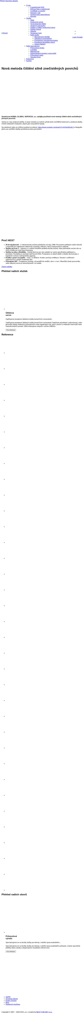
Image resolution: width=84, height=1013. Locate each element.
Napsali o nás (35, 13)
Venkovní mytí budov (37, 26)
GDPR (8, 997)
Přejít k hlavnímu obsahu (9, 1)
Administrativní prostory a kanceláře (43, 53)
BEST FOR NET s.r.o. (44, 1012)
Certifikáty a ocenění (37, 11)
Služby (28, 18)
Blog (7, 1002)
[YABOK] (51, 993)
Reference (30, 59)
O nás (28, 5)
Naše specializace (33, 46)
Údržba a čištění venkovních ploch (42, 27)
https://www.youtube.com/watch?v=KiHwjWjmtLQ (56, 127)
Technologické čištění (38, 24)
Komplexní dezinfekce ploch (44, 42)
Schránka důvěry (12, 999)
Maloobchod (34, 51)
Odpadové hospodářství (43, 38)
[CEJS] (18, 993)
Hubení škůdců (39, 44)
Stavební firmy (35, 57)
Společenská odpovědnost (40, 14)
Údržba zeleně (35, 29)
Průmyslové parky (36, 55)
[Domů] (5, 33)
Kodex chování (11, 1001)
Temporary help (36, 33)
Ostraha (33, 31)
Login (74, 37)
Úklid (32, 20)
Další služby (34, 35)
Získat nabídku (7, 267)
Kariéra (29, 61)
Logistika (33, 50)
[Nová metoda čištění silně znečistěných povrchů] (22, 113)
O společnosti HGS (37, 7)
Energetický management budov (46, 40)
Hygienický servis (36, 22)
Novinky (33, 16)
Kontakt (79, 37)
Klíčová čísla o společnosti (40, 9)
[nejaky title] (13, 716)
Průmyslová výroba (37, 48)
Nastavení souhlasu (13, 1004)
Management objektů (42, 37)
